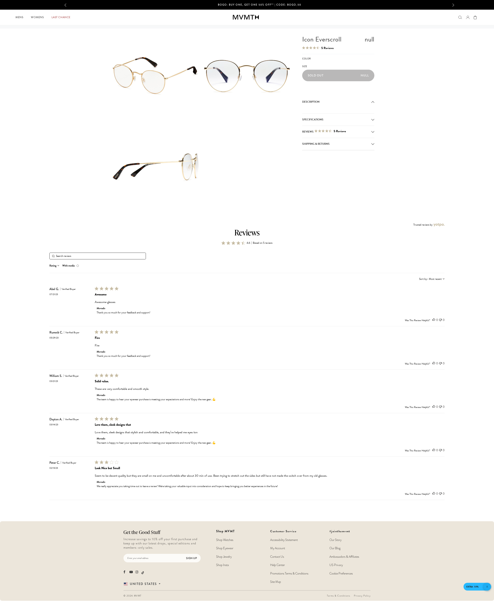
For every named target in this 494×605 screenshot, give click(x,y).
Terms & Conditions (338, 595)
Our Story (335, 540)
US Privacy (336, 565)
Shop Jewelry (224, 557)
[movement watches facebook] (125, 572)
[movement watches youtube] (131, 572)
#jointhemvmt (339, 531)
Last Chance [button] (61, 17)
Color (306, 58)
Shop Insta (222, 565)
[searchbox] (97, 256)
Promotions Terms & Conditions (289, 573)
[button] (74, 5)
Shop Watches (224, 540)
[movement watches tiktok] (142, 572)
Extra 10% (472, 586)
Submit (124, 574)
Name (124, 526)
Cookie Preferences (341, 573)
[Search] (460, 17)
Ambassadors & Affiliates (344, 557)
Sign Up (191, 558)
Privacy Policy (362, 595)
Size (304, 66)
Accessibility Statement (284, 540)
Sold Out (338, 75)
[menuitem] (19, 17)
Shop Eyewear (224, 548)
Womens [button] (37, 17)
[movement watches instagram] (137, 572)
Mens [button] (19, 17)
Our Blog (334, 548)
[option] (259, 6)
